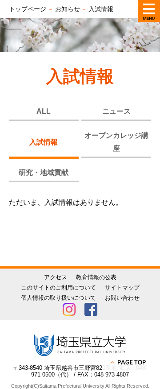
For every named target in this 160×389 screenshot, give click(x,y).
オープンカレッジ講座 (116, 142)
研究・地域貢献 (43, 172)
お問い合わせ (122, 297)
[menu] (149, 11)
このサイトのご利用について (58, 287)
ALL (43, 111)
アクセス (55, 277)
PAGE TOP (129, 362)
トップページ (27, 8)
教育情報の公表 (96, 277)
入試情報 (43, 142)
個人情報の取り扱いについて (58, 297)
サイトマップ (122, 287)
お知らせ (67, 8)
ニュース (116, 111)
